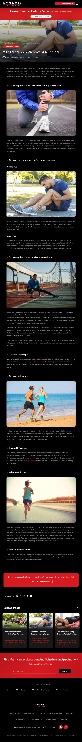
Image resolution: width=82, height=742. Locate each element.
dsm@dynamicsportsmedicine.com (28, 727)
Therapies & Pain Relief (56, 713)
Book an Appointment (41, 582)
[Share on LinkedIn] (27, 596)
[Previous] (73, 608)
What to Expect (51, 719)
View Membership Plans (41, 16)
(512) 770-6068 (50, 727)
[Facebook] (61, 727)
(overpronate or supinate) (35, 362)
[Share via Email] (31, 596)
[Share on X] (21, 596)
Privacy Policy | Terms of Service (65, 735)
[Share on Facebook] (17, 596)
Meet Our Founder (30, 713)
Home (4, 43)
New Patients (70, 713)
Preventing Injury (13, 43)
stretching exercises (29, 461)
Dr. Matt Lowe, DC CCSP (16, 57)
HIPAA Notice (44, 735)
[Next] (78, 608)
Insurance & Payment (36, 719)
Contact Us (63, 719)
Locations (42, 713)
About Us (18, 713)
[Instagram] (24, 596)
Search (64, 671)
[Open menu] (77, 4)
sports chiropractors (45, 557)
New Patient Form (20, 719)
